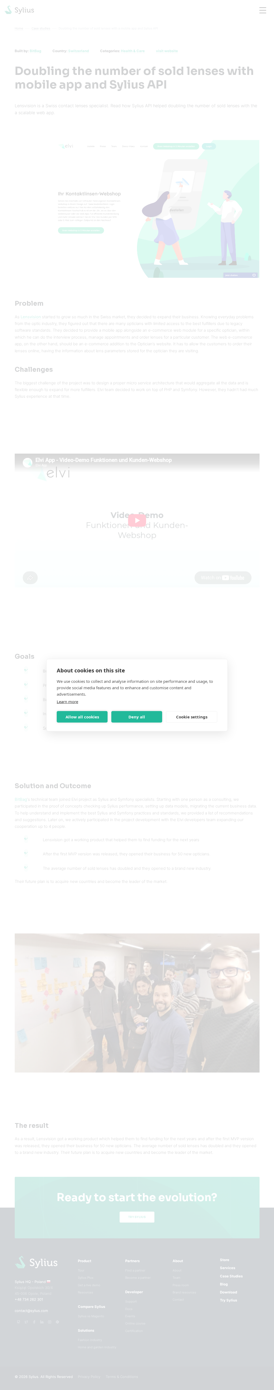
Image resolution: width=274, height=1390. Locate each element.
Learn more (67, 701)
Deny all (136, 716)
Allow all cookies (82, 716)
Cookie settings (191, 716)
